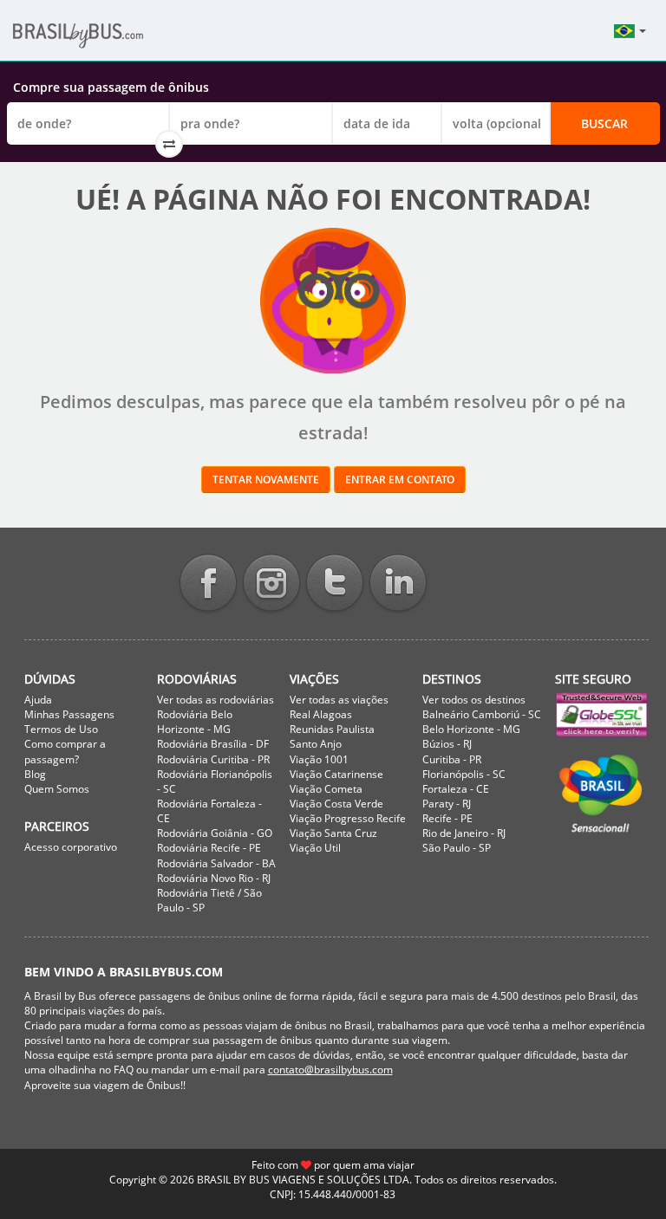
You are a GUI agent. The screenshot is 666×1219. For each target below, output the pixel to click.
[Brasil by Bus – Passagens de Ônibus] (104, 40)
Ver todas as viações (339, 699)
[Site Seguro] (602, 714)
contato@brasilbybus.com (330, 1069)
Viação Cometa (326, 788)
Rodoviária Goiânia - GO (214, 833)
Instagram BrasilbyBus (271, 584)
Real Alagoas (321, 714)
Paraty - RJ (446, 803)
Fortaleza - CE (455, 788)
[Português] (630, 31)
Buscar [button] (604, 123)
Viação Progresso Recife (348, 818)
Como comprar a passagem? (65, 751)
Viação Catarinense (336, 774)
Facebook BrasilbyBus (208, 584)
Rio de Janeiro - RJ (464, 833)
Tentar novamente (265, 479)
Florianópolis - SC (464, 774)
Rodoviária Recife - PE (209, 847)
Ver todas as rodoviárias (215, 699)
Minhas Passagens (69, 714)
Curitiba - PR (451, 759)
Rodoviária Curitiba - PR (213, 759)
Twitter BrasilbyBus (334, 584)
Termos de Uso (61, 729)
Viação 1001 (319, 759)
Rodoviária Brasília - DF (213, 743)
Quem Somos (56, 788)
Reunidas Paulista (332, 729)
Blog (35, 774)
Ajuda (38, 699)
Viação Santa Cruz (333, 833)
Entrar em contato (399, 479)
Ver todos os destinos (474, 699)
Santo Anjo (316, 743)
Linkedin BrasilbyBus (398, 584)
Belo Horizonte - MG (471, 729)
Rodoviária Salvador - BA (216, 863)
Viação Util (315, 847)
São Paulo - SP (456, 847)
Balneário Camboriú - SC (481, 714)
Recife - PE (447, 818)
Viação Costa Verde (336, 803)
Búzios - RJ (447, 743)
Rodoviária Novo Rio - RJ (214, 878)
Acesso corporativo (70, 847)
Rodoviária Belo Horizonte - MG (194, 721)
